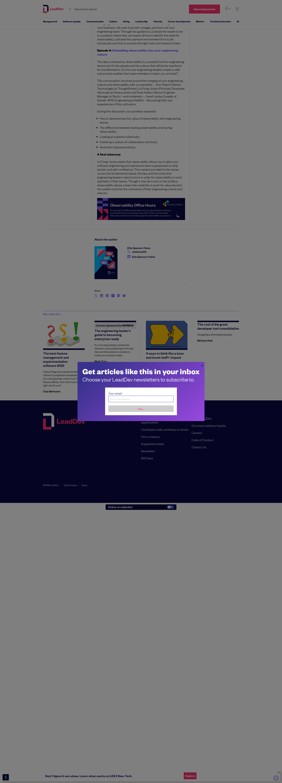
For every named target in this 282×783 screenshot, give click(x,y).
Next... (141, 408)
